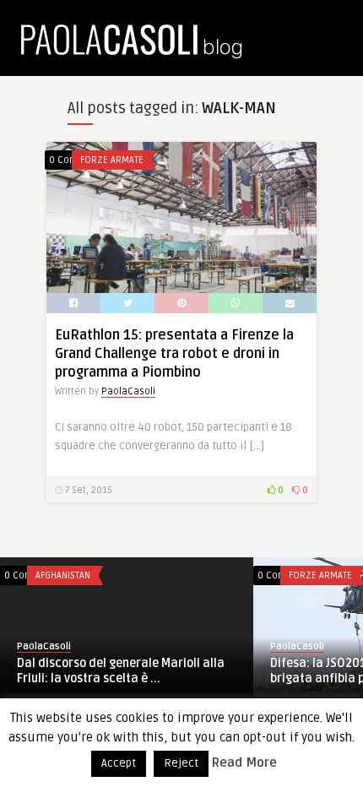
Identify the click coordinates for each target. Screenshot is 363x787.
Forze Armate (112, 160)
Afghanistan (62, 575)
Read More (244, 762)
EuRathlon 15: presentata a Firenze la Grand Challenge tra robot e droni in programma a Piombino (174, 354)
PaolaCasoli (128, 391)
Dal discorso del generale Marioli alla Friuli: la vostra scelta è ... (121, 671)
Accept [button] (118, 763)
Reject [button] (181, 763)
